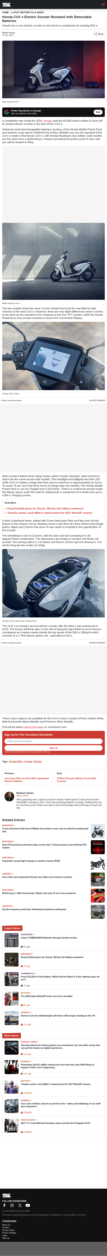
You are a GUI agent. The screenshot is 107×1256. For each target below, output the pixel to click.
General (7, 874)
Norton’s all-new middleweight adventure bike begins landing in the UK (58, 1016)
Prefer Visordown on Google (26, 111)
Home (5, 12)
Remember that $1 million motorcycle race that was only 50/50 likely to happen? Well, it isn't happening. (57, 1066)
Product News (29, 1042)
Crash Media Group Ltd (14, 1211)
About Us (6, 1225)
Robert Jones (8, 33)
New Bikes (7, 825)
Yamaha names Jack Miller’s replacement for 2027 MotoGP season (49, 512)
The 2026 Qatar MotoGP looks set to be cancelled (46, 996)
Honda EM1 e (16, 761)
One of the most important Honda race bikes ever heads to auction (37, 877)
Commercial (27, 973)
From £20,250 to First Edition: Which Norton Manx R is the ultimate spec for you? (60, 978)
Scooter (28, 761)
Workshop (26, 934)
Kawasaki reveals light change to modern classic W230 (31, 861)
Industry (7, 906)
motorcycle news (33, 727)
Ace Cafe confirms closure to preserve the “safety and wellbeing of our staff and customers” (60, 1105)
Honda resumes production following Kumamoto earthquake (34, 909)
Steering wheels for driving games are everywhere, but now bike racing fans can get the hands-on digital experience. (60, 1046)
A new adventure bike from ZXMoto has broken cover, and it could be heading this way (45, 830)
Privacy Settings (9, 1233)
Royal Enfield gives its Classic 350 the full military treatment (45, 508)
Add (98, 112)
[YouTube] (28, 1206)
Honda (47, 120)
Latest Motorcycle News (27, 12)
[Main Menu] (103, 4)
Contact (5, 1227)
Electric (38, 761)
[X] (20, 1206)
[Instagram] (13, 1206)
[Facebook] (5, 1206)
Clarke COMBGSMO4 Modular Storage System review (49, 938)
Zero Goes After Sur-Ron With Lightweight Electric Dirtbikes (27, 779)
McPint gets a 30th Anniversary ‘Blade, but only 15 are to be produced (39, 893)
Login (4, 1235)
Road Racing (28, 1120)
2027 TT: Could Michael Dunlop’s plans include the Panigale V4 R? (56, 1123)
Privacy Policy (57, 752)
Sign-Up (5, 1238)
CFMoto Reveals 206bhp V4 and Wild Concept (76, 779)
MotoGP (25, 993)
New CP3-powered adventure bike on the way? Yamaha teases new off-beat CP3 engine (44, 846)
